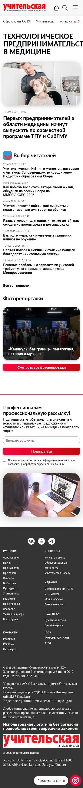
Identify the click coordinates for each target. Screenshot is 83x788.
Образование (11, 557)
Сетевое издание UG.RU (59, 588)
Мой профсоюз (54, 599)
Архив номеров (54, 604)
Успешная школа (71, 21)
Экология (9, 578)
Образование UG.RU (17, 21)
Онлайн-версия (54, 625)
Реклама (8, 644)
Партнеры (9, 649)
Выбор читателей (34, 155)
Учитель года (45, 21)
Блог (48, 642)
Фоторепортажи (23, 298)
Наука (7, 562)
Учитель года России (57, 573)
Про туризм (10, 588)
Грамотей (9, 598)
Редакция (9, 639)
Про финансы (11, 603)
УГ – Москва (52, 594)
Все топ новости (16, 286)
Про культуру (11, 567)
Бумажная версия (56, 620)
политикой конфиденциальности (46, 460)
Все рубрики (10, 619)
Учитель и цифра (13, 614)
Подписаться (41, 451)
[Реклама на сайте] (75, 780)
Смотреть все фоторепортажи (41, 367)
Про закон (9, 573)
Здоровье (9, 609)
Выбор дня (9, 583)
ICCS (48, 632)
